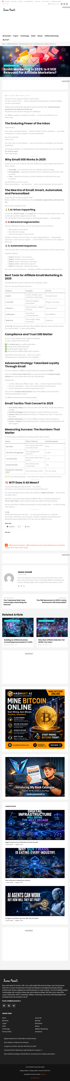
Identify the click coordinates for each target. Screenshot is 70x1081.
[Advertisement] (44, 19)
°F (7, 4)
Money (37, 1026)
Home (4, 44)
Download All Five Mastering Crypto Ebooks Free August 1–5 (23, 1050)
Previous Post (9, 598)
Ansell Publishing (28, 1)
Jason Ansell (10, 95)
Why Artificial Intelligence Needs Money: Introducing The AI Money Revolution (29, 1054)
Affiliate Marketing (12, 44)
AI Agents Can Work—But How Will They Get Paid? (21, 918)
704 (25, 574)
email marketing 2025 (50, 545)
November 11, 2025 (24, 95)
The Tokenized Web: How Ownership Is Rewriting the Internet (15, 602)
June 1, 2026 (44, 645)
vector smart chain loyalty (19, 547)
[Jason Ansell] (9, 10)
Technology (6, 1029)
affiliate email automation (16, 545)
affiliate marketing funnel (34, 545)
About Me (7, 1)
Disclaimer (37, 1)
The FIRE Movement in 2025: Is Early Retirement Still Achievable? (51, 601)
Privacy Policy (45, 1)
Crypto (4, 1023)
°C (5, 4)
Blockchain (38, 1023)
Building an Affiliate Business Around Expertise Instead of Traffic (18, 641)
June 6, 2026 (9, 645)
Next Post (62, 598)
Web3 (4, 1026)
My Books (14, 1)
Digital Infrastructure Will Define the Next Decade (21, 842)
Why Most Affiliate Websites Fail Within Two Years (51, 641)
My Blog (20, 1)
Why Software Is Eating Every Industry (17, 880)
